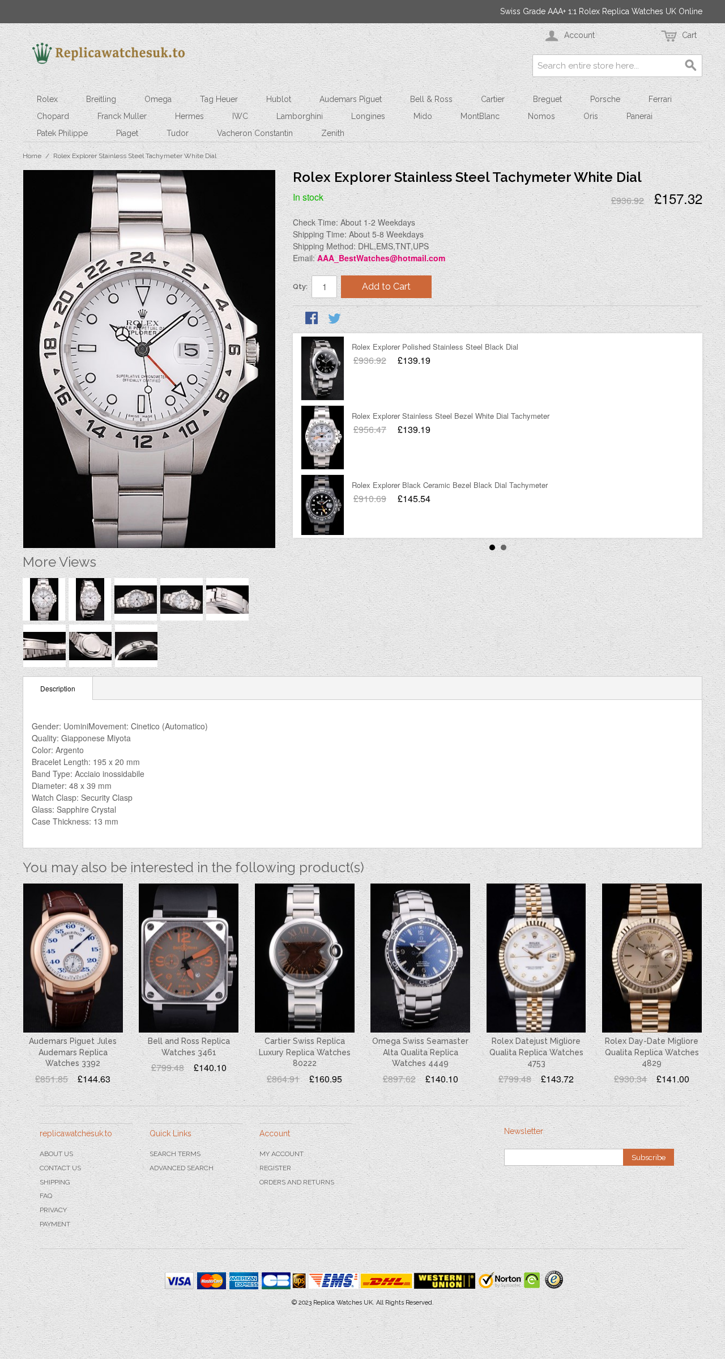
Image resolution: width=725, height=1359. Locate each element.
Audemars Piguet (350, 99)
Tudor (178, 133)
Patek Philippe (62, 133)
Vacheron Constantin (255, 133)
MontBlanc (480, 116)
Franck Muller (122, 116)
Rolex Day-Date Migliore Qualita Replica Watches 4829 (652, 1052)
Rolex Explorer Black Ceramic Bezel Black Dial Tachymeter (450, 484)
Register (275, 1168)
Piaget (127, 133)
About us (56, 1154)
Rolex (47, 99)
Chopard (53, 116)
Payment (55, 1224)
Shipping (55, 1182)
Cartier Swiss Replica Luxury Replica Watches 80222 (305, 1052)
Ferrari (660, 99)
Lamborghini (299, 116)
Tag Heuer (219, 99)
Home (32, 156)
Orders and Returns (296, 1182)
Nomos (541, 116)
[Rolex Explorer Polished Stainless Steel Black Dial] (322, 368)
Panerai (639, 116)
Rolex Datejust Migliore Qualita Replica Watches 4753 (536, 1052)
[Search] (691, 65)
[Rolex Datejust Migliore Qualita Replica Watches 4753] (536, 958)
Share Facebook (312, 319)
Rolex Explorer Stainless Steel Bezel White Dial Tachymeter (450, 415)
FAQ (46, 1196)
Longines (368, 116)
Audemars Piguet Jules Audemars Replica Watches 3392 (73, 1052)
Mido (422, 116)
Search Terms (175, 1154)
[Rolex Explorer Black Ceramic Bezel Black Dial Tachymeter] (322, 506)
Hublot (278, 99)
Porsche (605, 99)
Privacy (53, 1210)
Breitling (101, 99)
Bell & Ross (431, 99)
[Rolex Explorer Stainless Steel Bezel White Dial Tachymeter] (322, 437)
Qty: (300, 286)
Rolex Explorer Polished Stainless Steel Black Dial (435, 346)
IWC (240, 116)
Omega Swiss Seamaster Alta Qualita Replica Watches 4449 (420, 1052)
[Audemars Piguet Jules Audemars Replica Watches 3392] (73, 958)
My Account (281, 1154)
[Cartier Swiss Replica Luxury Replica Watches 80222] (304, 958)
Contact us (60, 1168)
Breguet (547, 99)
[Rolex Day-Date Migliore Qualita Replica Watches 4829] (652, 958)
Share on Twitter (335, 319)
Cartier (493, 99)
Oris (590, 116)
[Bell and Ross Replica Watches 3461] (188, 958)
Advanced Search (182, 1168)
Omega (158, 99)
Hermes (189, 116)
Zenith (332, 133)
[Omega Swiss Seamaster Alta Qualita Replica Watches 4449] (420, 958)
